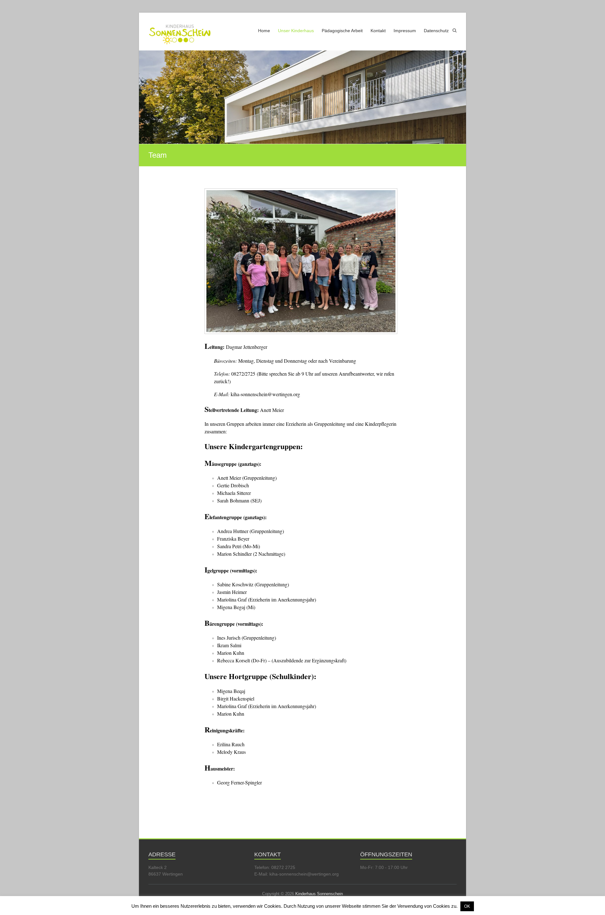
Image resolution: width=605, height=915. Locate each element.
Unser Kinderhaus (296, 30)
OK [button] (467, 906)
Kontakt (378, 30)
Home (264, 30)
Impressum (405, 30)
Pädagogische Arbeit (342, 30)
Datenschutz (436, 30)
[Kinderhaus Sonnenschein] (179, 31)
